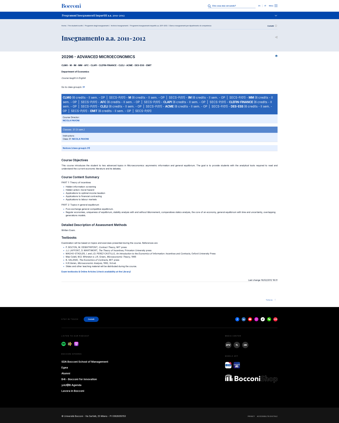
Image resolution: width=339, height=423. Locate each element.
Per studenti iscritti (75, 26)
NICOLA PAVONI (71, 120)
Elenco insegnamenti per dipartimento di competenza (190, 26)
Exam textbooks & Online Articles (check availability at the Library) (96, 271)
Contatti (270, 26)
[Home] (71, 5)
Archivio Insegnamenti (119, 26)
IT (265, 6)
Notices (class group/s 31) (76, 148)
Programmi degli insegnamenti (97, 26)
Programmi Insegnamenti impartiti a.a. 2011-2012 (148, 26)
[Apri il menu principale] (276, 6)
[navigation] (169, 15)
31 (83, 87)
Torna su (269, 300)
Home (63, 26)
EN (259, 6)
